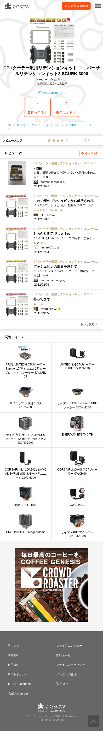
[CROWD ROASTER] (51, 585)
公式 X (63, 684)
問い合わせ (63, 655)
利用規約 (13, 664)
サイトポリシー (18, 674)
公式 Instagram (18, 693)
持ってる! (90, 153)
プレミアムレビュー (69, 645)
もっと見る (87, 324)
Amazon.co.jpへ (53, 92)
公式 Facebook (21, 684)
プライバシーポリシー (70, 664)
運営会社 (13, 655)
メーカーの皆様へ (67, 674)
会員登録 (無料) (77, 6)
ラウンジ (13, 645)
